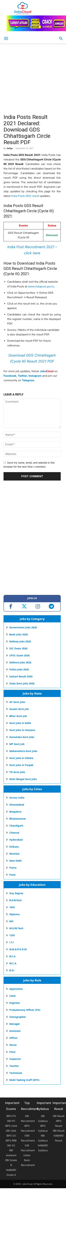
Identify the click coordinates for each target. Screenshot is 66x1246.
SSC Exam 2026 (18, 648)
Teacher (14, 1066)
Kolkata (14, 846)
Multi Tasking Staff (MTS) (24, 1080)
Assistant (15, 1031)
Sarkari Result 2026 (21, 676)
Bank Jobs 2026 (18, 634)
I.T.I (11, 942)
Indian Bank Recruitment (28, 1160)
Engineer (14, 1003)
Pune (12, 874)
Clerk (12, 996)
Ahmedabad (16, 804)
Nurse (13, 1045)
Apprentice (16, 988)
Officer (13, 1038)
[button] (61, 38)
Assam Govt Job (19, 709)
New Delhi (15, 860)
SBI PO (11, 1120)
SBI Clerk (11, 1130)
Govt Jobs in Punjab (21, 765)
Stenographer (17, 1017)
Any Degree (16, 893)
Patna (12, 867)
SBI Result (58, 1115)
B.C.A (12, 956)
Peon (12, 1052)
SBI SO (11, 1145)
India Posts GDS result (25, 196)
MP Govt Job (16, 744)
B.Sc (11, 970)
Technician (15, 1073)
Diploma (14, 914)
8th (11, 921)
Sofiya (10, 148)
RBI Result (58, 1130)
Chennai (14, 832)
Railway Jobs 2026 (20, 641)
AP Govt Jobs (17, 702)
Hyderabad (16, 839)
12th (12, 935)
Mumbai (14, 853)
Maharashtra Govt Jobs (23, 751)
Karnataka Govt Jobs (21, 737)
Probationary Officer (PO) (24, 1010)
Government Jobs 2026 (23, 627)
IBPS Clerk (11, 1125)
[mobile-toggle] (6, 38)
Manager (14, 1024)
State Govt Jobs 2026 (21, 683)
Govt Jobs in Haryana (22, 730)
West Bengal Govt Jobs (23, 779)
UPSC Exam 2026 (19, 655)
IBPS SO (11, 1135)
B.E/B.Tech (15, 900)
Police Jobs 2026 (19, 669)
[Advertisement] (33, 79)
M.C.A (12, 963)
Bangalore (15, 811)
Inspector (15, 1059)
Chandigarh (16, 825)
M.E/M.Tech (16, 928)
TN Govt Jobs (17, 772)
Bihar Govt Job (18, 716)
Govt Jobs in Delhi (20, 723)
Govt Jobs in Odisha (21, 758)
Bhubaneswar (17, 818)
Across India (16, 797)
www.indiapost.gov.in (41, 286)
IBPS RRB (11, 1140)
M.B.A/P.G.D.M (18, 949)
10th (12, 907)
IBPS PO (11, 1115)
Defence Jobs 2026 (20, 662)
